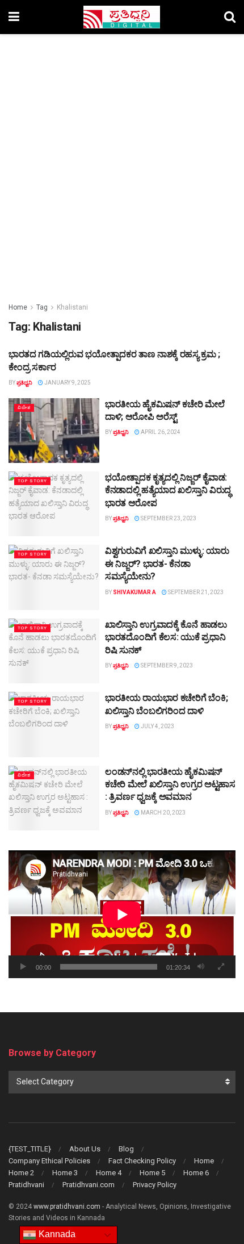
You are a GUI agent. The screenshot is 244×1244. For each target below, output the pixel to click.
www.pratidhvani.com (66, 1206)
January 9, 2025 (67, 382)
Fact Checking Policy (142, 1161)
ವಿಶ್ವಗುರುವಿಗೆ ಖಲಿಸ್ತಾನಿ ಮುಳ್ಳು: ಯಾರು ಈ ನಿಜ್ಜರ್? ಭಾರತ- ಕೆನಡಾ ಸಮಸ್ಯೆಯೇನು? (167, 563)
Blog (126, 1149)
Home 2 (21, 1172)
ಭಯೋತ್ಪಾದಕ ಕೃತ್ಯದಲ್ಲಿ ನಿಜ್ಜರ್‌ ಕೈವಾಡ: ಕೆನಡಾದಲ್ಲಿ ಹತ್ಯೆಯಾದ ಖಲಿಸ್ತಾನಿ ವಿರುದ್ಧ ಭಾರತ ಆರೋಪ (168, 490)
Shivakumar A (134, 592)
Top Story (32, 480)
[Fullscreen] (220, 966)
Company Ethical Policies (49, 1161)
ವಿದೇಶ (24, 407)
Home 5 (152, 1172)
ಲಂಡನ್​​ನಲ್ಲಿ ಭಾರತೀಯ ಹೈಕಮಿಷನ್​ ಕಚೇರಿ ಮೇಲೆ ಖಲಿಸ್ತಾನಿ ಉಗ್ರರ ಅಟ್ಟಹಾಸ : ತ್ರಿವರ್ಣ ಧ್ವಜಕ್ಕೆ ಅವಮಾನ (170, 784)
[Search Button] (229, 17)
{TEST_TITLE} (30, 1149)
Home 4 (108, 1172)
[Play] (23, 966)
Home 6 (196, 1172)
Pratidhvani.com (88, 1184)
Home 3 (65, 1172)
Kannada (55, 1234)
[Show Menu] (14, 17)
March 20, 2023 (163, 812)
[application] (122, 914)
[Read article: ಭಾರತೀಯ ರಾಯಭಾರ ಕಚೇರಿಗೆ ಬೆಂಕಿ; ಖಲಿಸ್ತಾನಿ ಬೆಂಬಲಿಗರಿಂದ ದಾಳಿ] (54, 724)
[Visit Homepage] (121, 17)
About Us (84, 1149)
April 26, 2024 (160, 432)
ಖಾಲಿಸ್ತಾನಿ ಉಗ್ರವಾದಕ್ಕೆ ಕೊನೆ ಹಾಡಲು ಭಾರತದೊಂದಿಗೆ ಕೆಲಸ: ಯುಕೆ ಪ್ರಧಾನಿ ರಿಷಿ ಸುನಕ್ (166, 637)
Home (18, 307)
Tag (42, 307)
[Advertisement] (122, 162)
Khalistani (72, 307)
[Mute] (201, 966)
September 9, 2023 (166, 665)
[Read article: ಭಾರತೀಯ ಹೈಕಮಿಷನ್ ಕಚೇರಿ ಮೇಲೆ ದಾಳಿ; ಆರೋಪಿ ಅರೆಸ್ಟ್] (54, 430)
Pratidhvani (26, 1184)
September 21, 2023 (195, 592)
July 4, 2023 (157, 726)
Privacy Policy (154, 1184)
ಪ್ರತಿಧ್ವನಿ (24, 382)
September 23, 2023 (168, 518)
